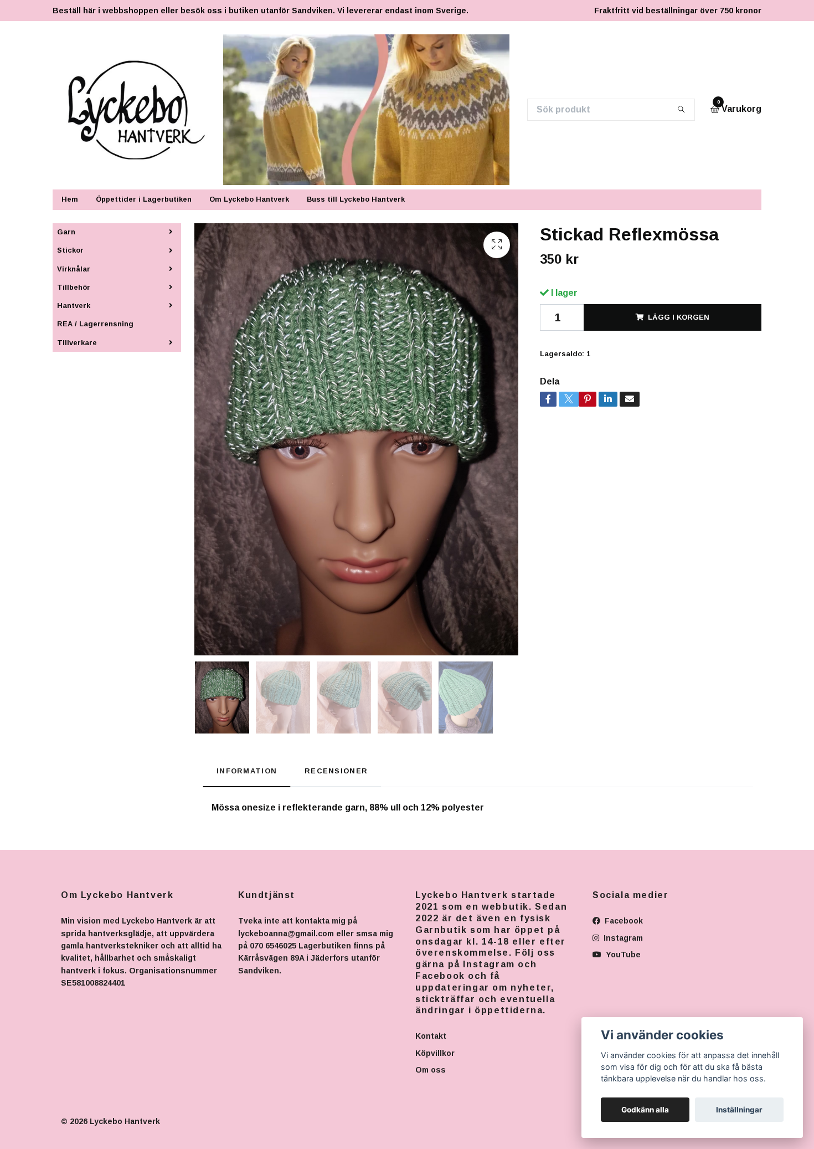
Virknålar (73, 269)
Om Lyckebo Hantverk (249, 199)
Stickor (70, 250)
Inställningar (739, 1109)
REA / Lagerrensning (95, 324)
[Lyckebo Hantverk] (143, 109)
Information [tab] (247, 771)
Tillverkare (77, 342)
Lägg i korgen (678, 317)
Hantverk (73, 305)
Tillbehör (73, 287)
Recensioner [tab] (336, 771)
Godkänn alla (645, 1109)
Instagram (622, 937)
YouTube (622, 954)
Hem (69, 199)
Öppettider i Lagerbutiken (144, 199)
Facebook (622, 920)
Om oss (430, 1069)
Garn (66, 232)
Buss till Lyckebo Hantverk (356, 199)
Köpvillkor (435, 1053)
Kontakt (430, 1036)
